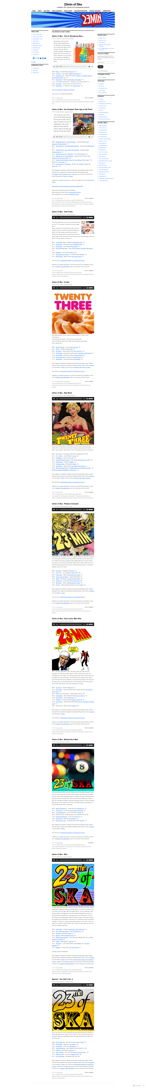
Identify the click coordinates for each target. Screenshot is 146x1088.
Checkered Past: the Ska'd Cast (105, 103)
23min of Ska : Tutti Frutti (62, 211)
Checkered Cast (102, 101)
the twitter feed (36, 54)
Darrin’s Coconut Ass (77, 699)
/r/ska (54, 1036)
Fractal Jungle (74, 246)
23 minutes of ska (60, 99)
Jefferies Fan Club (56, 1076)
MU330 (58, 349)
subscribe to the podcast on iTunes (82, 367)
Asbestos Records (102, 127)
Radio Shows (68, 11)
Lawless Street (102, 90)
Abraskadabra (59, 695)
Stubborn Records (102, 176)
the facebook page (36, 47)
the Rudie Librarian (103, 116)
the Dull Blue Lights (61, 242)
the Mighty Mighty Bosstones (63, 460)
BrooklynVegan (36, 68)
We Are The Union (60, 154)
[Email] (45, 58)
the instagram (35, 50)
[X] (36, 58)
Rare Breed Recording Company (105, 160)
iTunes (64, 176)
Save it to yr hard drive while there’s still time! (63, 90)
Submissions (107, 11)
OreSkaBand (59, 458)
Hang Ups (72, 252)
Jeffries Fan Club (60, 1054)
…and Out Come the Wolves (73, 579)
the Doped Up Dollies (85, 468)
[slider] (91, 217)
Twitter (60, 174)
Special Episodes (95, 11)
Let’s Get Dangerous (79, 808)
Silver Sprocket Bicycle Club (105, 167)
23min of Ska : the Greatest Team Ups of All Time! (72, 109)
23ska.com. (74, 174)
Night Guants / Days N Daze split (77, 929)
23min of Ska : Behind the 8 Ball (65, 739)
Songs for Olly (76, 86)
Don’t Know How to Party (84, 460)
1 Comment (90, 842)
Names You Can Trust (103, 152)
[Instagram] (38, 58)
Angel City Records (103, 125)
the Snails (59, 276)
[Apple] (41, 58)
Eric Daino (58, 571)
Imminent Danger (56, 152)
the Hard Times (36, 72)
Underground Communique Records (106, 178)
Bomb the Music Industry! (62, 937)
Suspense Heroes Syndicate (62, 254)
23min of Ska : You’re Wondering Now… (68, 36)
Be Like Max (59, 355)
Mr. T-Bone (86, 160)
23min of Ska (73, 4)
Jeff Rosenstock (59, 462)
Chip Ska (71, 941)
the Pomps (58, 73)
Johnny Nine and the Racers (58, 731)
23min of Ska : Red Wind (62, 393)
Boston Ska (101, 83)
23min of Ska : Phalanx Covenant (65, 503)
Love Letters (62, 162)
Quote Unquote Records (104, 158)
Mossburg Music (102, 149)
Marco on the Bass (103, 92)
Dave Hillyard (78, 160)
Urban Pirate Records (103, 180)
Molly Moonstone (71, 142)
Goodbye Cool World (57, 939)
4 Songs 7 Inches (80, 1042)
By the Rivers (59, 818)
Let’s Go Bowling (60, 1056)
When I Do (70, 687)
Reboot (74, 464)
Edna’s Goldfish (59, 1052)
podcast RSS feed (36, 43)
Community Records (103, 134)
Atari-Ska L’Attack (73, 947)
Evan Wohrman (69, 156)
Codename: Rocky (60, 464)
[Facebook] (34, 58)
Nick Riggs (70, 154)
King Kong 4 (59, 86)
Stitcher (71, 176)
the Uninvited (60, 733)
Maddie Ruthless (74, 468)
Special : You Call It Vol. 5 (62, 979)
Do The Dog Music (103, 136)
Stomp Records (102, 174)
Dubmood (58, 947)
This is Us (77, 816)
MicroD (58, 935)
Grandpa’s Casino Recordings (63, 266)
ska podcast (75, 101)
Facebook (56, 174)
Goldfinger (58, 252)
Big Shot (82, 254)
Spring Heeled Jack (60, 357)
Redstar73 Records (103, 165)
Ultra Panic (70, 349)
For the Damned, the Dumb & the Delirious (82, 248)
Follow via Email (103, 53)
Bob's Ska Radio (102, 77)
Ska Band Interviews (80, 11)
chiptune (54, 971)
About (40, 11)
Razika (57, 71)
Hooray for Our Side (56, 202)
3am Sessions (73, 1044)
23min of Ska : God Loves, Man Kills (66, 618)
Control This (59, 150)
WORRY (71, 462)
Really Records (102, 163)
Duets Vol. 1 (55, 166)
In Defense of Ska (102, 105)
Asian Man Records (103, 130)
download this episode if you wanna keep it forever (72, 260)
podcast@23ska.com (74, 194)
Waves (70, 933)
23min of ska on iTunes (37, 34)
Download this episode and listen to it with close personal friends (67, 186)
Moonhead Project (60, 142)
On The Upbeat (102, 108)
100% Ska (101, 99)
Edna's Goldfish (74, 1074)
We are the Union (71, 206)
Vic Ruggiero (67, 164)
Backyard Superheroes (61, 808)
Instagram (65, 174)
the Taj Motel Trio (60, 1042)
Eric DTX (71, 571)
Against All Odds (78, 355)
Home (34, 11)
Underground (70, 697)
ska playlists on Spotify (37, 45)
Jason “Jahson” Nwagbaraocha (72, 150)
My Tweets (33, 62)
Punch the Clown (85, 846)
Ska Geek (101, 110)
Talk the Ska (101, 114)
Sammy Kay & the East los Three (64, 160)
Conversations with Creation (74, 79)
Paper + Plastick (102, 156)
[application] (73, 217)
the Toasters (59, 351)
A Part (79, 812)
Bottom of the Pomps (74, 73)
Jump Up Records (102, 143)
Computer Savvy (77, 931)
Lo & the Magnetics (60, 812)
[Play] (54, 217)
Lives (74, 456)
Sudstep (58, 941)
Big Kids (71, 1050)
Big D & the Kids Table (61, 248)
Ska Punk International (103, 112)
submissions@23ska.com (75, 192)
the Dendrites (59, 359)
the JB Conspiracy (60, 347)
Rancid (57, 579)
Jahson (63, 202)
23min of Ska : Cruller (61, 282)
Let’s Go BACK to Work (76, 244)
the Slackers (59, 84)
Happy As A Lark (102, 141)
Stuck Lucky (59, 581)
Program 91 (72, 71)
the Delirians (59, 1046)
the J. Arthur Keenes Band (62, 931)
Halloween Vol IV (102, 40)
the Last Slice (59, 697)
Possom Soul (76, 581)
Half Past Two (59, 156)
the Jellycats (59, 687)
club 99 (72, 609)
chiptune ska (59, 971)
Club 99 (58, 585)
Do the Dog (101, 86)
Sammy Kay (64, 204)
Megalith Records (102, 147)
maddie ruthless (71, 496)
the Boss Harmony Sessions (73, 583)
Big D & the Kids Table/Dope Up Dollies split (65, 470)
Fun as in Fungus (81, 695)
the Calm (76, 347)
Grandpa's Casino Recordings (105, 138)
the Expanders (59, 701)
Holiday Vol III (102, 42)
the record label (36, 52)
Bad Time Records (102, 132)
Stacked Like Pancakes (61, 816)
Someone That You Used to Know (60, 158)
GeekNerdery (35, 70)
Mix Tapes (47, 11)
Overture (82, 820)
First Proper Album (76, 256)
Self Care (83, 154)
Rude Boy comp (70, 935)
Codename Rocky (56, 496)
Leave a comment (70, 38)
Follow (100, 66)
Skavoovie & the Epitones (62, 577)
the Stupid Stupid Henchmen (72, 146)
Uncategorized (66, 381)
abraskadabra (74, 729)
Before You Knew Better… (79, 1052)
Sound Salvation (77, 357)
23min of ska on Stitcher (37, 36)
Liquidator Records (103, 145)
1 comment (67, 742)
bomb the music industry (76, 969)
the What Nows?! (60, 75)
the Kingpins (59, 244)
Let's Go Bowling (65, 1076)
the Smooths (90, 497)
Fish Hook (58, 933)
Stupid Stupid (90, 146)
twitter (63, 367)
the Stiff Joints (59, 256)
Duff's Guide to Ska (103, 88)
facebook (92, 365)
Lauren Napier (59, 164)
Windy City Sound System (104, 119)
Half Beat (58, 1050)
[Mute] (87, 217)
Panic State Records (103, 154)
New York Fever (78, 351)
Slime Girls (58, 943)
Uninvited (74, 706)
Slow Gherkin (59, 497)
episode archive (36, 41)
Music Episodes (57, 11)
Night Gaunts (59, 79)
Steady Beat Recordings (104, 171)
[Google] (43, 58)
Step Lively (80, 610)
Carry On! (71, 458)
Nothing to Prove (75, 1054)
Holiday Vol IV (102, 38)
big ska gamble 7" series (37, 39)
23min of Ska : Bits (59, 854)
